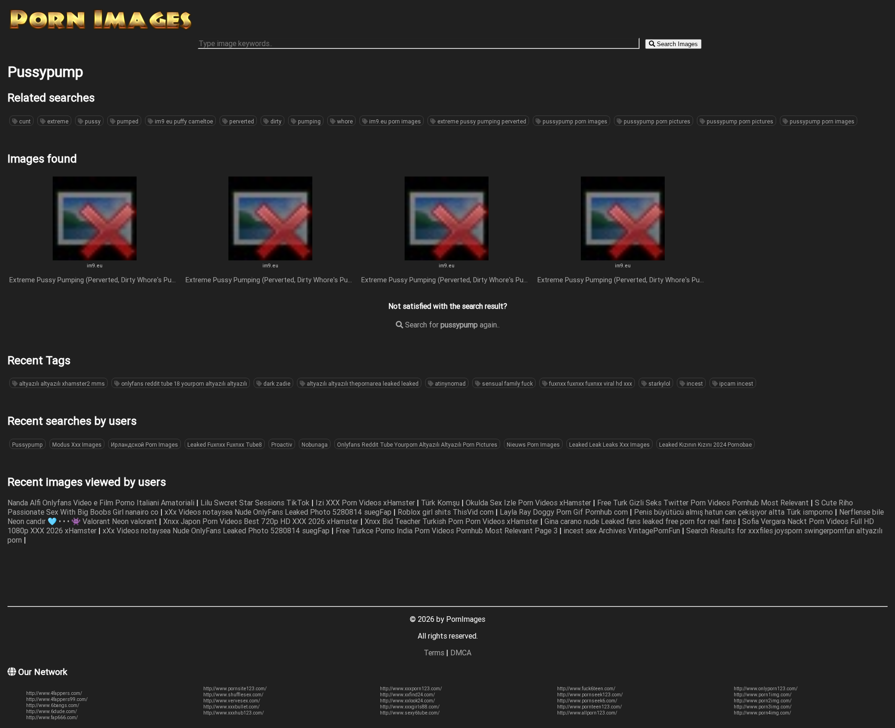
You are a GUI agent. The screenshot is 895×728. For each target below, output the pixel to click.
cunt (24, 121)
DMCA (460, 652)
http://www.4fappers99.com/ (57, 699)
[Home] (100, 29)
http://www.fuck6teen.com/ (586, 689)
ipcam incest (735, 383)
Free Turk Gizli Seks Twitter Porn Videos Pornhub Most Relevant (704, 502)
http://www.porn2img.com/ (763, 701)
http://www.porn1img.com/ (763, 695)
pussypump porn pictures (656, 121)
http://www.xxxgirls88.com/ (410, 707)
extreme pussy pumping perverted (481, 121)
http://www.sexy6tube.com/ (410, 713)
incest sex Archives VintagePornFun (623, 530)
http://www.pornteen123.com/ (589, 707)
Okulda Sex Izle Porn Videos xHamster (529, 502)
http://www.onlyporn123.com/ (766, 689)
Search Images (676, 44)
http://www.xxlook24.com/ (407, 701)
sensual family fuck (507, 383)
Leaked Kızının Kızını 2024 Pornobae (705, 444)
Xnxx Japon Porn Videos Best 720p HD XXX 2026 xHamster (261, 521)
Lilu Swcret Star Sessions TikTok (255, 502)
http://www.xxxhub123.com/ (233, 713)
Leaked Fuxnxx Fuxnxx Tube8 (224, 444)
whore (344, 121)
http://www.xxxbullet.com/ (231, 707)
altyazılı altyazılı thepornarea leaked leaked (362, 383)
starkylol (658, 383)
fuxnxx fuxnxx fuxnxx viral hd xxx (590, 383)
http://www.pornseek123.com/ (590, 695)
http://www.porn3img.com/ (763, 707)
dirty (275, 121)
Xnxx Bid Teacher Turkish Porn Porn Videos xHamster (452, 521)
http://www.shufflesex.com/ (233, 695)
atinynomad (450, 383)
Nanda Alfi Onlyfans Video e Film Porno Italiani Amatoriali (101, 502)
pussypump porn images (574, 121)
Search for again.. (451, 324)
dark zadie (276, 383)
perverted (241, 121)
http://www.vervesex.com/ (231, 701)
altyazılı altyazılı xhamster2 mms (61, 383)
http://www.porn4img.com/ (762, 713)
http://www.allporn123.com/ (587, 713)
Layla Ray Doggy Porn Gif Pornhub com (565, 512)
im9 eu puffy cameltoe (183, 121)
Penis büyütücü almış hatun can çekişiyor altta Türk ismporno (734, 512)
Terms (434, 652)
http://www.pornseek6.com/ (587, 701)
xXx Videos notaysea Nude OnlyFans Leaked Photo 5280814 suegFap (279, 512)
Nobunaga (315, 444)
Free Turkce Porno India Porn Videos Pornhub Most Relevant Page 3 (447, 530)
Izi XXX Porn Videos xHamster (366, 502)
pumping (308, 121)
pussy (92, 121)
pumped (127, 121)
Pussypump (27, 444)
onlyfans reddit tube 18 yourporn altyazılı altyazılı (183, 383)
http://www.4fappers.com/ (54, 693)
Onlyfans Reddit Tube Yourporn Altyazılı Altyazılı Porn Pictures (417, 444)
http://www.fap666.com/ (52, 717)
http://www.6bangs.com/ (52, 705)
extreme (57, 121)
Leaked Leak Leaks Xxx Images (609, 444)
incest (694, 383)
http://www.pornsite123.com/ (235, 689)
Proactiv (281, 444)
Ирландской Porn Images (144, 444)
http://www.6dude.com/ (51, 711)
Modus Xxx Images (77, 444)
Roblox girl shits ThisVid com (447, 512)
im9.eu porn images (394, 121)
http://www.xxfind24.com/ (407, 695)
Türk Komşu (441, 502)
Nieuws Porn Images (533, 444)
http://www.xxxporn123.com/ (411, 689)
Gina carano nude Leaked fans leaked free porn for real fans (641, 521)
